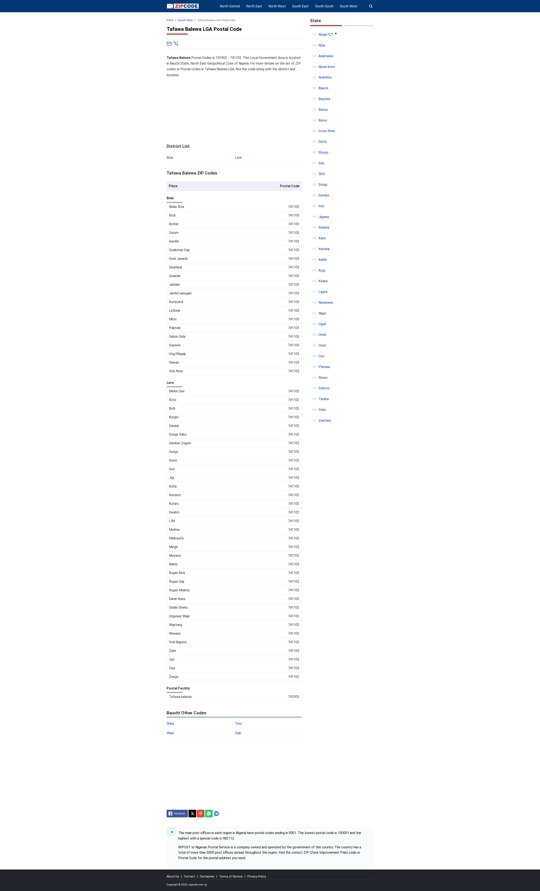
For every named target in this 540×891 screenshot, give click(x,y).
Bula (170, 158)
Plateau (324, 367)
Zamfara (325, 420)
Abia (322, 45)
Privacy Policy (256, 876)
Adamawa (326, 56)
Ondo (322, 335)
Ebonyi (323, 152)
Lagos (323, 292)
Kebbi (323, 260)
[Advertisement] (234, 110)
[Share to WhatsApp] (209, 813)
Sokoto (324, 388)
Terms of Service (231, 876)
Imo (321, 206)
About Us (173, 876)
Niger (322, 313)
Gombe (324, 195)
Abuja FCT (326, 34)
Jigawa (324, 217)
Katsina (324, 249)
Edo (321, 163)
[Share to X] (192, 813)
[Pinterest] (200, 813)
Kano (322, 238)
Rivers (323, 378)
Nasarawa (326, 303)
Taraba (324, 399)
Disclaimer (207, 876)
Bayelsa (324, 99)
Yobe (322, 410)
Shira (170, 724)
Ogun (322, 324)
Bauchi (323, 88)
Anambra (325, 77)
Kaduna (324, 227)
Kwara (323, 281)
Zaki (238, 733)
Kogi (322, 270)
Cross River (327, 131)
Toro (238, 724)
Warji (170, 733)
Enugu (323, 185)
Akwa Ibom (327, 67)
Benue (323, 110)
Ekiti (322, 174)
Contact (189, 876)
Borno (323, 120)
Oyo (321, 356)
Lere (238, 158)
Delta (323, 142)
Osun (322, 345)
